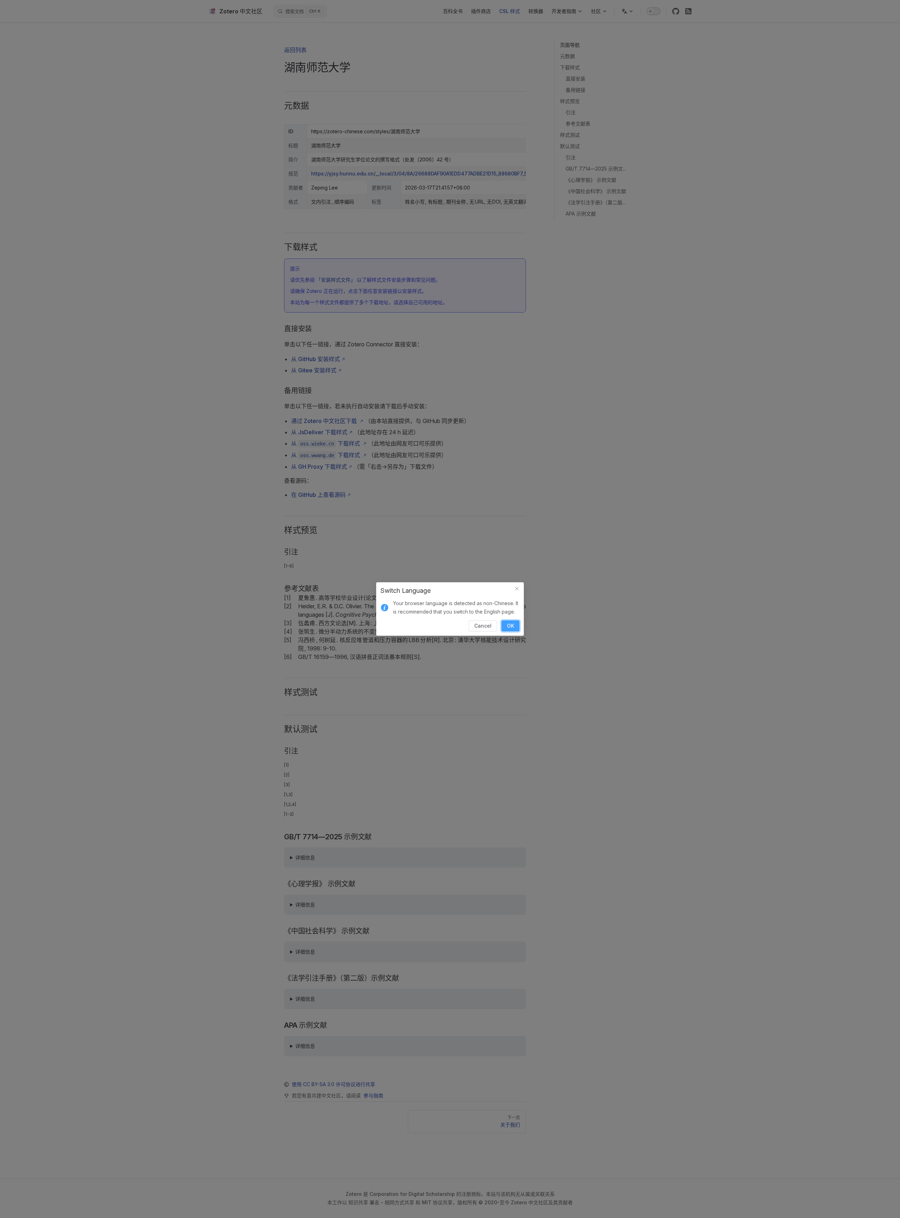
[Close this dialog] (517, 589)
